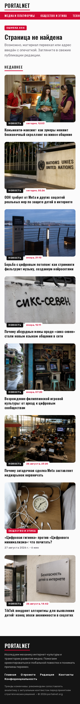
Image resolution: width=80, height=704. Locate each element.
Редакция (47, 674)
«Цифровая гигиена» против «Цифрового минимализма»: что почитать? (37, 539)
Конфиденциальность (21, 679)
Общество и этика (53, 16)
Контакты (66, 674)
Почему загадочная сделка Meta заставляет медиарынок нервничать (39, 473)
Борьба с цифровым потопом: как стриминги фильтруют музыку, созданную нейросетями (39, 266)
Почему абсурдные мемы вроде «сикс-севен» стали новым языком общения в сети (40, 334)
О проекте (28, 674)
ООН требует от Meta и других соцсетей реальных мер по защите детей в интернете (39, 199)
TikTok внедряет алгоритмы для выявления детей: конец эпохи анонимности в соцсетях (39, 613)
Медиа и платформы (20, 16)
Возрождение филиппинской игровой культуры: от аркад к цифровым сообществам (34, 403)
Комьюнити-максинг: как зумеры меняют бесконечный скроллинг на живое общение (38, 132)
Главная (10, 674)
